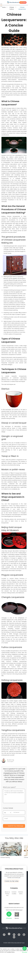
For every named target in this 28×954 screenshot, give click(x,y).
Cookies (14, 894)
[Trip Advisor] (14, 937)
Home (4, 7)
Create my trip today (11, 881)
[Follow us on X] (9, 934)
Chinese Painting (5, 857)
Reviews (20, 892)
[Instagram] (19, 934)
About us (7, 892)
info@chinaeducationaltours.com (14, 907)
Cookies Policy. (11, 952)
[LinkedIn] (14, 934)
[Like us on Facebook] (4, 934)
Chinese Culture (11, 8)
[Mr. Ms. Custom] (7, 812)
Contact (14, 892)
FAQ (7, 895)
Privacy (7, 894)
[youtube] (24, 934)
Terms (20, 894)
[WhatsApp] (8, 914)
